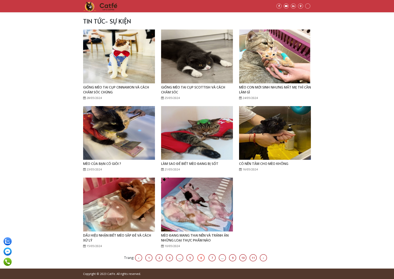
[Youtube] (286, 6)
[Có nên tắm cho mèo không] (275, 132)
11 (253, 258)
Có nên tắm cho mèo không (263, 163)
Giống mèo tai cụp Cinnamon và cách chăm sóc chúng (116, 89)
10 (243, 258)
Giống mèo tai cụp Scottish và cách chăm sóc (193, 89)
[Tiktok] (307, 6)
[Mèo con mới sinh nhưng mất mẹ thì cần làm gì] (275, 56)
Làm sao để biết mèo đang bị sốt (189, 163)
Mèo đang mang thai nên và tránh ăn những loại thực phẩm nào (195, 238)
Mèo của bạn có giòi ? (102, 163)
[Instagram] (293, 6)
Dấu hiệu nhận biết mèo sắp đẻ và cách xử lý (117, 238)
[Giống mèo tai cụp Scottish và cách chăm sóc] (197, 56)
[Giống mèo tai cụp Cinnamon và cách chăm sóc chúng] (119, 56)
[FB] (279, 6)
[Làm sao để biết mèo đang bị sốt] (197, 132)
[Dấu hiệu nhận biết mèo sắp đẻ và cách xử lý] (119, 204)
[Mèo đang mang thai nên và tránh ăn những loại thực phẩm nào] (197, 204)
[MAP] (300, 6)
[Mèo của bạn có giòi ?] (119, 132)
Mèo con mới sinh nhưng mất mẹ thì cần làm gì (275, 89)
